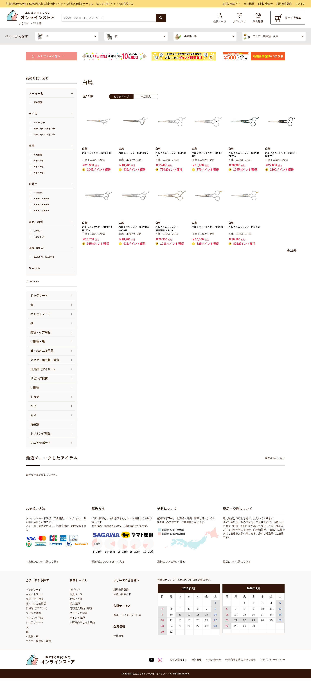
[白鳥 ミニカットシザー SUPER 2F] (208, 121)
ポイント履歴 (77, 617)
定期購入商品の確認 (81, 608)
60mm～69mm (41, 204)
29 (215, 626)
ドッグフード (33, 589)
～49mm (38, 192)
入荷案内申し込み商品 (82, 622)
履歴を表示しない (275, 458)
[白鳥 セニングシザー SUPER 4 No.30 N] (135, 195)
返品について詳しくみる (237, 561)
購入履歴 (75, 603)
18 (180, 620)
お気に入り (76, 598)
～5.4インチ (39, 122)
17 (171, 620)
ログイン (300, 3)
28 (206, 626)
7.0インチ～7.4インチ (44, 134)
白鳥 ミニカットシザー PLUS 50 (208, 227)
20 (197, 620)
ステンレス (39, 236)
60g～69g (38, 172)
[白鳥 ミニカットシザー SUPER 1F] (172, 121)
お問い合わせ (265, 3)
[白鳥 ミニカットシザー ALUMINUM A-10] (172, 195)
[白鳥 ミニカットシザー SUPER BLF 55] (281, 121)
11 (180, 614)
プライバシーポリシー (272, 659)
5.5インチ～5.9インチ (44, 128)
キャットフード (35, 594)
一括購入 (146, 96)
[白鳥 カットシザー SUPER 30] (98, 121)
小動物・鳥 (32, 636)
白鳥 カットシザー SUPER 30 (96, 153)
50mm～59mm (41, 198)
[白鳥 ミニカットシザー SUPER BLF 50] (245, 121)
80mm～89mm (41, 210)
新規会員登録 (284, 3)
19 (189, 620)
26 (189, 626)
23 (162, 626)
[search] (161, 18)
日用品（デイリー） (37, 608)
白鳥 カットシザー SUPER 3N (133, 153)
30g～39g (38, 160)
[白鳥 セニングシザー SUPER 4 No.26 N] (98, 195)
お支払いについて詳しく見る (42, 561)
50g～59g (38, 166)
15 (215, 614)
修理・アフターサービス (127, 615)
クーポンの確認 (78, 613)
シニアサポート (35, 622)
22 (215, 620)
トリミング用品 (35, 617)
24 (171, 626)
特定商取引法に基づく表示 (240, 659)
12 (189, 614)
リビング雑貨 (33, 613)
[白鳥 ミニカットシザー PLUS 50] (208, 195)
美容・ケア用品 (35, 598)
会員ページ (76, 594)
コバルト (38, 231)
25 (180, 626)
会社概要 (249, 3)
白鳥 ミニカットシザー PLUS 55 (244, 227)
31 (171, 631)
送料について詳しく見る (171, 561)
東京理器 (38, 102)
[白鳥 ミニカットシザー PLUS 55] (245, 195)
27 (197, 626)
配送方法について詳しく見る (108, 561)
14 (206, 614)
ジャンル (32, 281)
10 (171, 614)
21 (206, 620)
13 (197, 614)
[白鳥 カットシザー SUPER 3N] (135, 121)
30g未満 (38, 154)
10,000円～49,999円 (44, 257)
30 (162, 631)
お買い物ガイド (231, 3)
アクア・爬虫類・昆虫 (38, 641)
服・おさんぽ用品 (36, 603)
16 (162, 620)
